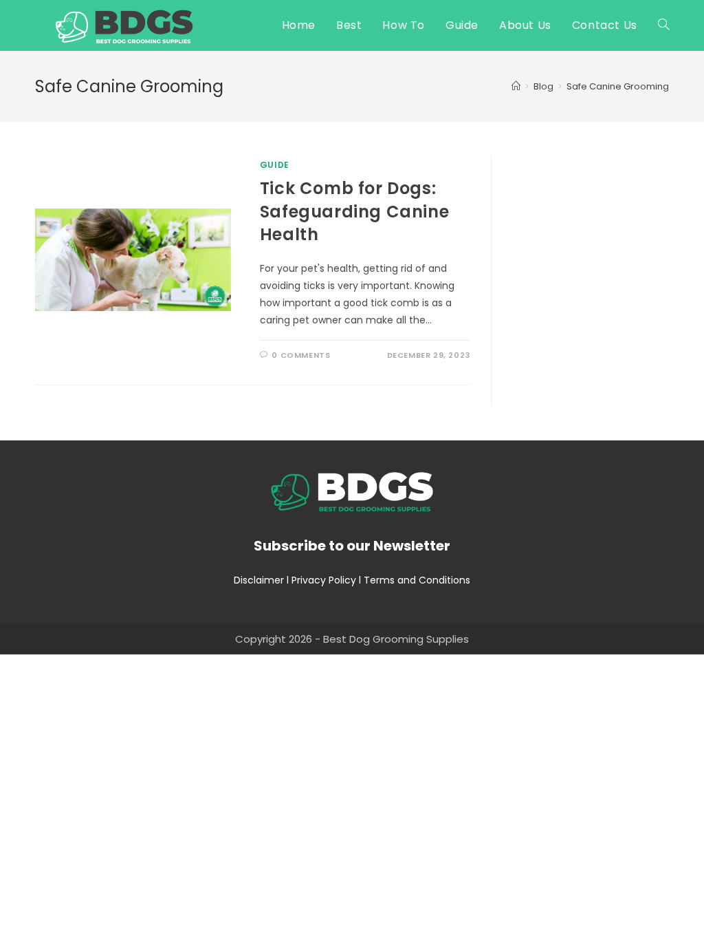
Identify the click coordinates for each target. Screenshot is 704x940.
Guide (274, 165)
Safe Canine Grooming (617, 86)
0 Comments (301, 355)
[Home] (516, 86)
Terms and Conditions (417, 580)
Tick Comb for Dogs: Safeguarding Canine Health (354, 211)
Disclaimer (259, 580)
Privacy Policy (324, 580)
